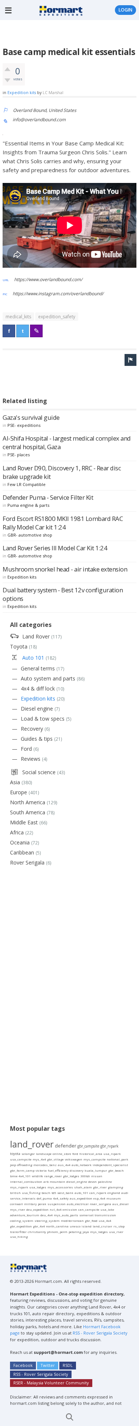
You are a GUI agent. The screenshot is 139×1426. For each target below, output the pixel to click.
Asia (15, 782)
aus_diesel (120, 1204)
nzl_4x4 (56, 1209)
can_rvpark (97, 1193)
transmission (105, 1215)
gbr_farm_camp (22, 1170)
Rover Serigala (27, 862)
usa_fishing (31, 1193)
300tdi (85, 1176)
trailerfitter (18, 1232)
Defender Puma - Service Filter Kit (48, 497)
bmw (13, 1176)
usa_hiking (19, 1237)
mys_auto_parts (66, 1215)
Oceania (20, 842)
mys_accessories (60, 1187)
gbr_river (100, 1187)
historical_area (90, 1154)
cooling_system (21, 1221)
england (113, 1193)
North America (27, 802)
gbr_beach (116, 1170)
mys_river (17, 1209)
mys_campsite (94, 1159)
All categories (31, 625)
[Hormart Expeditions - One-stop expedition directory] (61, 10)
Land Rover (36, 636)
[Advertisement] (71, 33)
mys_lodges (99, 1232)
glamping (115, 1187)
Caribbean (22, 852)
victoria (41, 1170)
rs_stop (119, 1226)
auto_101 (81, 1193)
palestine (105, 1181)
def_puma (44, 1198)
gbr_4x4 (39, 1226)
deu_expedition (37, 1209)
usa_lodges (37, 1187)
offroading (24, 1165)
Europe (18, 792)
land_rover (32, 1144)
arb (46, 1181)
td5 (54, 1193)
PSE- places (18, 454)
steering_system (47, 1221)
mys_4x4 (39, 1159)
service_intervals (23, 1198)
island (87, 1226)
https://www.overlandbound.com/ (48, 279)
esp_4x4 (99, 1198)
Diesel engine (37, 708)
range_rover (53, 1176)
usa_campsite (21, 1159)
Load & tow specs (42, 718)
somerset (86, 1215)
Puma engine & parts (28, 505)
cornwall (16, 1204)
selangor (28, 1154)
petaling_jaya (79, 1232)
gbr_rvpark (109, 1146)
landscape (44, 1154)
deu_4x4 (46, 1215)
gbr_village (55, 1159)
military (30, 1204)
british (15, 1193)
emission (70, 1209)
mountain (57, 1181)
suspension (56, 1204)
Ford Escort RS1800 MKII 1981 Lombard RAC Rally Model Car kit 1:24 (63, 522)
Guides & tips (37, 738)
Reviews (30, 758)
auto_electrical (78, 1204)
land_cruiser (102, 1226)
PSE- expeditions (23, 425)
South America (27, 812)
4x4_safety (61, 1198)
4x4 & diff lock (38, 688)
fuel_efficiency (58, 1170)
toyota (15, 1153)
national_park (117, 1159)
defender (65, 1145)
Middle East (24, 822)
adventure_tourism (24, 1215)
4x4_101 (25, 1176)
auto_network (82, 1165)
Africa (17, 832)
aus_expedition (81, 1198)
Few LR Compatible (26, 484)
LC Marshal (53, 92)
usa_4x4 (105, 1221)
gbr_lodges (71, 1176)
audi (124, 1193)
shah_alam (83, 1187)
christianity (37, 1232)
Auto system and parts (48, 678)
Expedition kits (21, 92)
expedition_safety (56, 316)
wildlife (37, 1176)
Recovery (32, 728)
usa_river (116, 1232)
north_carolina (57, 1226)
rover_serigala (100, 1204)
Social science (39, 772)
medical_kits (18, 316)
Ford (26, 748)
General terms (38, 668)
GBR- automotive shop (29, 535)
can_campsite (88, 1209)
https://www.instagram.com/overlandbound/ (58, 293)
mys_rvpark (19, 1187)
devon (92, 1181)
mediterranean (72, 1221)
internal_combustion (26, 1181)
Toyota (18, 646)
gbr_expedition (21, 1226)
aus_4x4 (64, 1165)
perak (42, 1204)
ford (75, 1154)
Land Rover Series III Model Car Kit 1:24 (55, 548)
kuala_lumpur (96, 1170)
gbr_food (91, 1221)
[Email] (36, 331)
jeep (13, 1165)
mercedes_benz (45, 1165)
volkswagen (73, 1159)
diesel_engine (76, 1181)
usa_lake (107, 1209)
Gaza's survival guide (31, 417)
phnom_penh (57, 1232)
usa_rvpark (112, 1154)
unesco (75, 1226)
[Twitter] (22, 331)
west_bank (65, 1193)
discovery (76, 1170)
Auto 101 (33, 657)
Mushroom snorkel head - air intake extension (65, 569)
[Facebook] (9, 331)
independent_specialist (110, 1165)
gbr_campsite (88, 1146)
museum (113, 1198)
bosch (46, 1193)
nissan (96, 1176)
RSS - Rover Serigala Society (100, 1333)
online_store (62, 1154)
